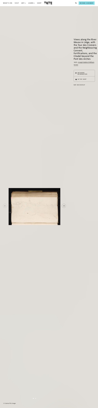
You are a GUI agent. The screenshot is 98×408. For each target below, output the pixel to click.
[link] (9, 403)
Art (22, 3)
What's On (7, 3)
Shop (39, 3)
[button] (75, 3)
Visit (17, 3)
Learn (30, 3)
